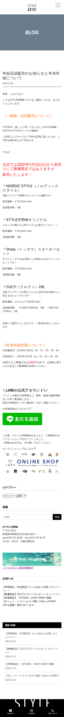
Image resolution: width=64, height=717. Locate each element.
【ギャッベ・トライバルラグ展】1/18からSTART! (29, 601)
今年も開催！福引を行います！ (19, 604)
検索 (5, 507)
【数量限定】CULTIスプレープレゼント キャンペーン (31, 594)
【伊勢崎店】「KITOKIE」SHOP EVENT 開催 (27, 597)
